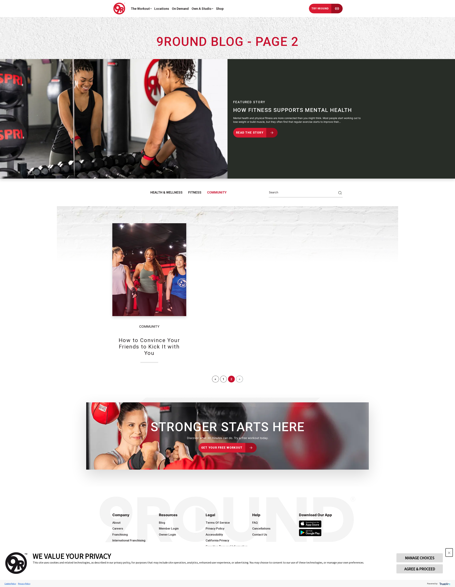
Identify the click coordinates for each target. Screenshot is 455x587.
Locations (161, 8)
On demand (180, 8)
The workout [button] (140, 8)
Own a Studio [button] (202, 8)
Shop (220, 8)
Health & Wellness (166, 192)
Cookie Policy (10, 583)
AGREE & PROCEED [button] (419, 568)
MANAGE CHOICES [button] (419, 557)
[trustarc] (444, 583)
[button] (449, 552)
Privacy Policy (24, 583)
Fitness (194, 192)
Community (217, 192)
